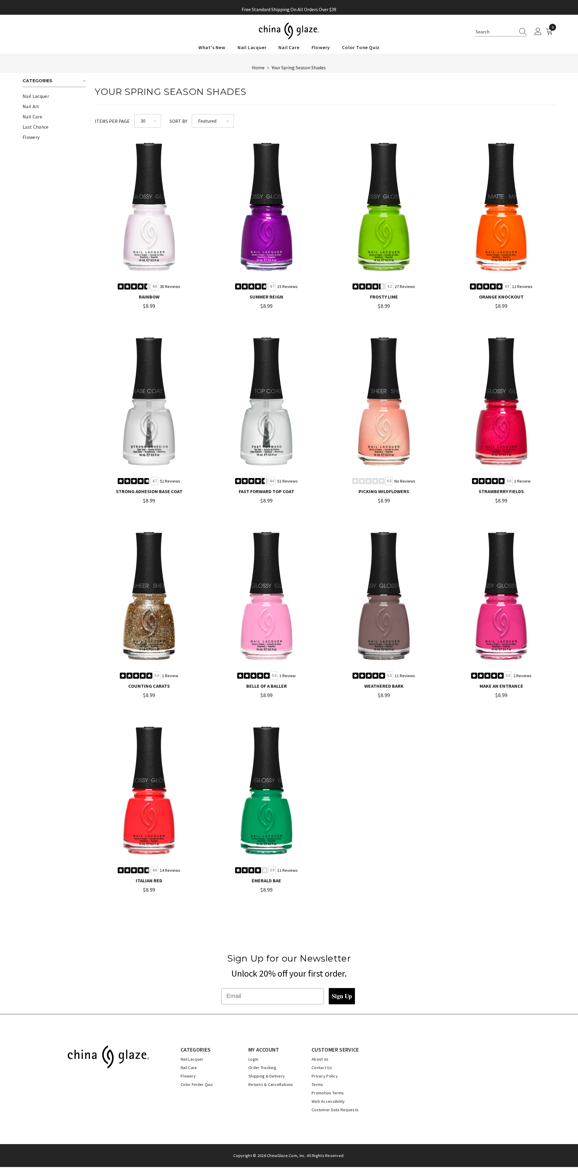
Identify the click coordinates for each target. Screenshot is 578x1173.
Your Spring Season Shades (299, 67)
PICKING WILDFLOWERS (384, 491)
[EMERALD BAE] (266, 791)
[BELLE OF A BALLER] (266, 596)
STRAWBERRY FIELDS (501, 491)
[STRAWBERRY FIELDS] (501, 401)
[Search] (521, 31)
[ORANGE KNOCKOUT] (501, 207)
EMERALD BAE (266, 880)
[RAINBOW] (149, 207)
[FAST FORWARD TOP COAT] (266, 401)
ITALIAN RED (149, 880)
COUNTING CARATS (149, 686)
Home (258, 67)
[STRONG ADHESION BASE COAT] (149, 401)
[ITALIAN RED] (149, 791)
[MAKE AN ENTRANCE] (501, 596)
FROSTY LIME (384, 297)
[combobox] (495, 31)
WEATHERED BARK (384, 686)
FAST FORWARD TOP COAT (266, 491)
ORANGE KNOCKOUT (501, 297)
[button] (501, 31)
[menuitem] (54, 96)
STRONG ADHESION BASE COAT (149, 491)
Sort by (178, 121)
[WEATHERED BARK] (384, 596)
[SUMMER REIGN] (266, 207)
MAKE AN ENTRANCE (501, 686)
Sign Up (342, 996)
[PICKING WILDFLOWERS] (384, 401)
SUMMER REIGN (266, 297)
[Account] (538, 31)
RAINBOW (149, 297)
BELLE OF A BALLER (266, 686)
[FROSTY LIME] (384, 207)
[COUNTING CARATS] (149, 596)
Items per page (112, 121)
